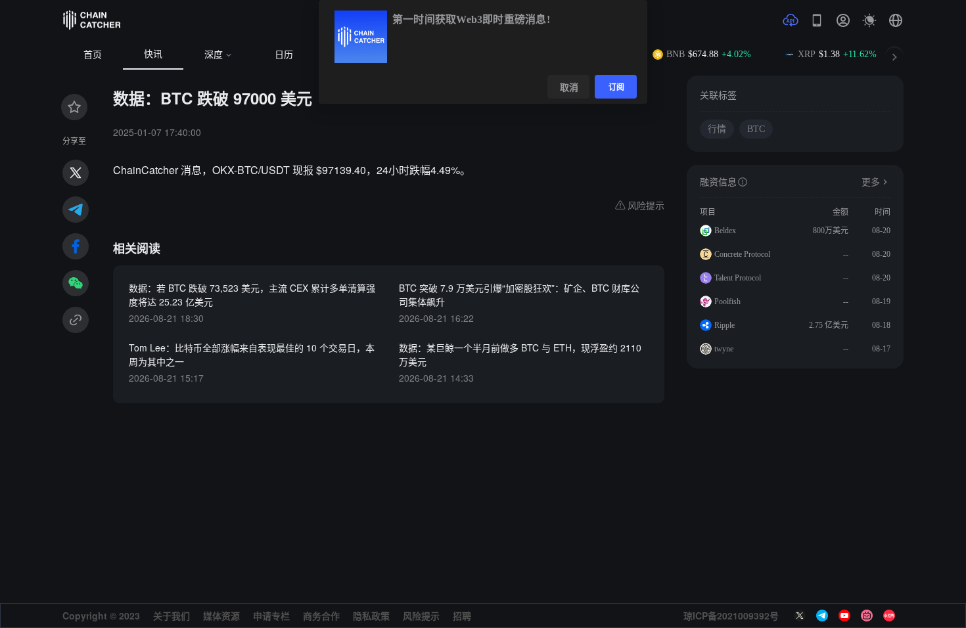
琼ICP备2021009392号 (731, 615)
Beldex (725, 230)
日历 (284, 55)
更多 (871, 182)
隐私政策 (371, 615)
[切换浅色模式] (869, 20)
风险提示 (421, 615)
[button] (896, 20)
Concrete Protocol (742, 254)
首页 (92, 55)
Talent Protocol (737, 277)
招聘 (462, 615)
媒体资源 (221, 615)
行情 (717, 129)
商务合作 (321, 615)
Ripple (724, 325)
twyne (723, 348)
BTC (756, 129)
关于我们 (171, 615)
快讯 (153, 54)
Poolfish (727, 301)
